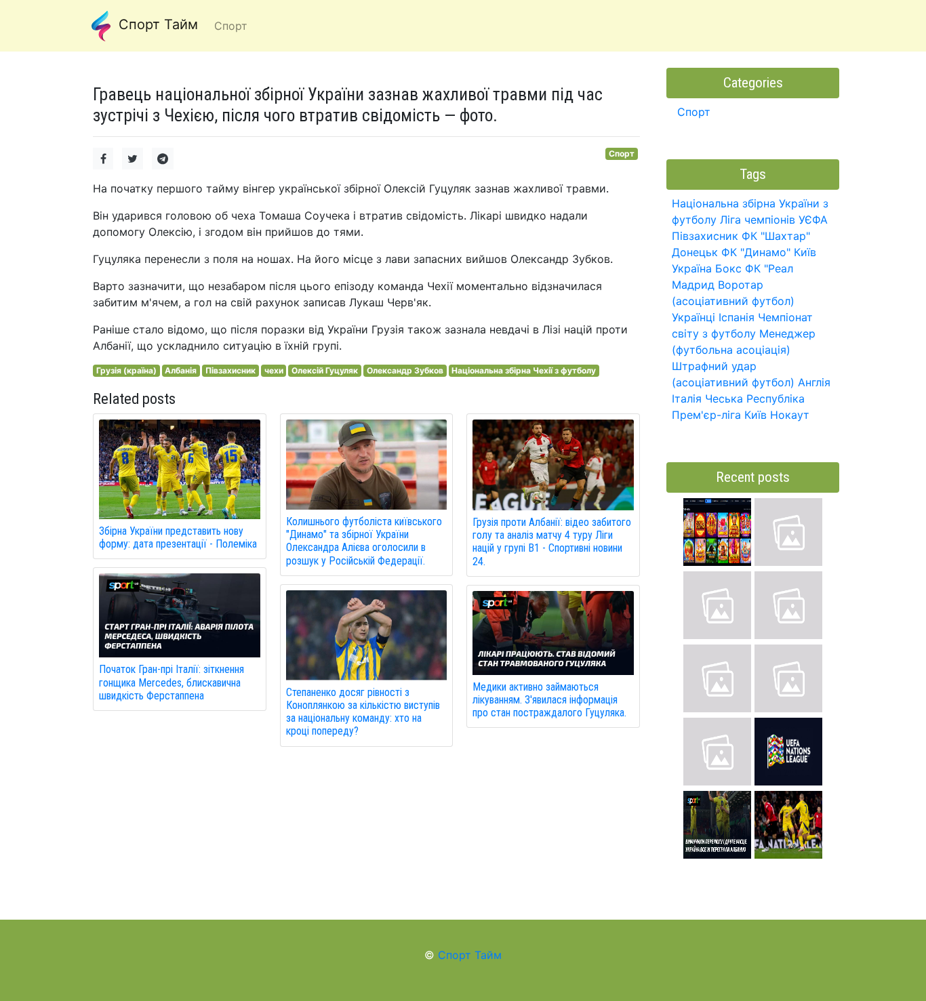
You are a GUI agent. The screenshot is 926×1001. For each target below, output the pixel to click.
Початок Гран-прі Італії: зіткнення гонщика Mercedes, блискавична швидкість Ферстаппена (171, 682)
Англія (814, 382)
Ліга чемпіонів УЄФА (774, 219)
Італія (687, 398)
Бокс (728, 268)
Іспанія (736, 317)
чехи (273, 370)
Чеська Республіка (755, 398)
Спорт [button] (230, 26)
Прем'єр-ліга (706, 415)
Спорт (622, 153)
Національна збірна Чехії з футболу (523, 370)
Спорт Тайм (156, 24)
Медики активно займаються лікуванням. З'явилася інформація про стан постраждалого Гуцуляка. (549, 699)
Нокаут (789, 415)
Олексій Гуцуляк (324, 370)
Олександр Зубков (405, 370)
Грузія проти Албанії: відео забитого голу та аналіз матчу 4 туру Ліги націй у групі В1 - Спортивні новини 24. (551, 542)
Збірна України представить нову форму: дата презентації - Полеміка (178, 537)
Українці (693, 317)
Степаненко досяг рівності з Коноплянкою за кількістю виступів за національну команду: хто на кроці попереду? (363, 712)
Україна (692, 268)
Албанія (181, 370)
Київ (755, 415)
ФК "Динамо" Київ (768, 252)
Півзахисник (230, 370)
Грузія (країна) (126, 370)
